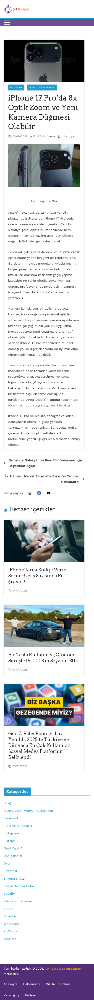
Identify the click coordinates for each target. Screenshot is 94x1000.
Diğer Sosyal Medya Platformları (28, 810)
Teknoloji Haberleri (42, 87)
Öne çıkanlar (13, 856)
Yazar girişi (12, 995)
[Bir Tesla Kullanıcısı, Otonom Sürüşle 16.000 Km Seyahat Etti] (44, 607)
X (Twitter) (12, 931)
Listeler (9, 841)
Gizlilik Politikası (58, 984)
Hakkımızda (31, 984)
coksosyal (68, 136)
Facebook (16, 87)
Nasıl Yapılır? (13, 848)
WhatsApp (11, 924)
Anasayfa (11, 984)
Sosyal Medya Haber (19, 886)
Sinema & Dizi (14, 878)
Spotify (9, 893)
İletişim (30, 995)
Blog (7, 803)
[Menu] (7, 22)
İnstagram (11, 833)
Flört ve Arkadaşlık (18, 826)
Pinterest (10, 871)
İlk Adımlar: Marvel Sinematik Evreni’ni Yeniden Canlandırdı (42, 479)
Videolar (10, 916)
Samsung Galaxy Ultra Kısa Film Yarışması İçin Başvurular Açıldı (45, 463)
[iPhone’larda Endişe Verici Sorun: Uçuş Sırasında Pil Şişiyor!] (44, 522)
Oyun (7, 863)
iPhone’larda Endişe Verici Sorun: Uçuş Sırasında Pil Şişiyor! (38, 575)
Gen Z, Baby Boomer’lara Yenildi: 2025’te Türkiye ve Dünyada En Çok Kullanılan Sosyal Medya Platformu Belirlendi (39, 745)
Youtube (10, 939)
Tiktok (8, 908)
